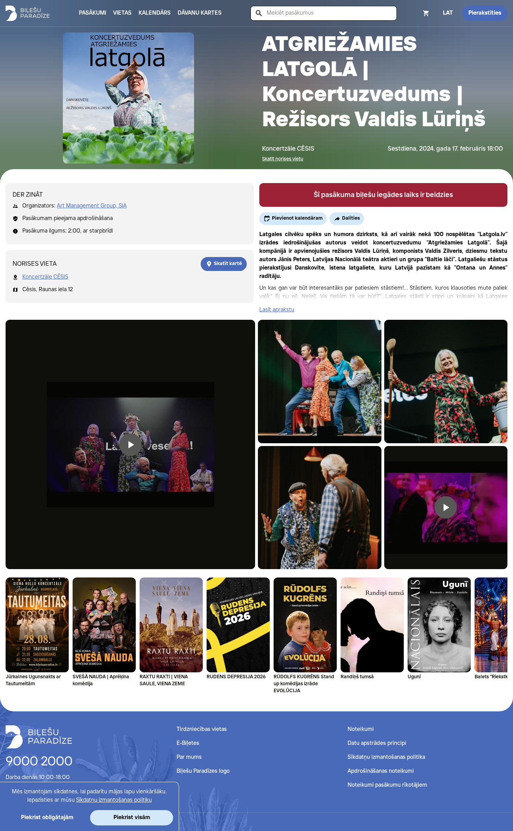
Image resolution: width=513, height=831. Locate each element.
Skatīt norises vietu (282, 159)
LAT (448, 13)
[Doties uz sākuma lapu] (28, 13)
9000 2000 (39, 762)
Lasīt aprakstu (276, 309)
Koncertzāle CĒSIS (45, 277)
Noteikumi (361, 729)
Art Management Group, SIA (92, 206)
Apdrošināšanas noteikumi (381, 771)
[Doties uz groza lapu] (417, 13)
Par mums (189, 757)
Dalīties (351, 218)
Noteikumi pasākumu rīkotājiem (387, 785)
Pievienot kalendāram (297, 218)
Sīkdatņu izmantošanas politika (386, 757)
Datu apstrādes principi (377, 743)
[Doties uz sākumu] (39, 736)
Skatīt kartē (228, 263)
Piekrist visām (131, 817)
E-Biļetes (188, 743)
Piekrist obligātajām (47, 817)
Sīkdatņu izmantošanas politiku (114, 800)
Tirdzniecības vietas (202, 729)
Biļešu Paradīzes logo (203, 771)
